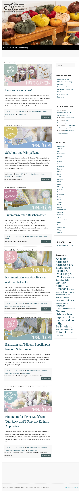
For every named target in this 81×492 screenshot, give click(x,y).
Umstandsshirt (69, 118)
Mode (12, 114)
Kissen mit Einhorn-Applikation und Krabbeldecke (25, 279)
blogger (60, 270)
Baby (59, 151)
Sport (59, 217)
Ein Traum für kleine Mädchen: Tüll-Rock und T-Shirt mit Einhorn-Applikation (27, 421)
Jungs (59, 176)
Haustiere (60, 169)
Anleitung (62, 258)
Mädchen (7, 114)
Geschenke (37, 174)
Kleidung (7, 450)
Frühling (37, 303)
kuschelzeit (59, 303)
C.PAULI (9, 111)
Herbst (59, 171)
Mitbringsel (60, 194)
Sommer (44, 236)
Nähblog (72, 308)
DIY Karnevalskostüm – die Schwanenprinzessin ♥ (64, 112)
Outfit (59, 204)
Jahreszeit (60, 295)
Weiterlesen (46, 117)
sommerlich (68, 330)
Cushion (66, 277)
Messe (59, 192)
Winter (59, 230)
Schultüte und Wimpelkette (22, 152)
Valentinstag (61, 225)
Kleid (62, 300)
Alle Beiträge (33, 111)
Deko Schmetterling (63, 79)
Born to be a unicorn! (18, 90)
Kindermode (67, 297)
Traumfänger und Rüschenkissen (25, 215)
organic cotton (65, 317)
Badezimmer (61, 154)
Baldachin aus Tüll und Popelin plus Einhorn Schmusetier (27, 347)
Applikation (62, 264)
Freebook (62, 289)
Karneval (40, 111)
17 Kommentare (32, 450)
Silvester (60, 212)
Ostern (7, 306)
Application (62, 261)
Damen (59, 156)
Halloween (60, 166)
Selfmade (62, 326)
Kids (68, 295)
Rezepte (59, 207)
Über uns (13, 47)
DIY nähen (61, 284)
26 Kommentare (26, 373)
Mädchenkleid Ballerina (64, 87)
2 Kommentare (22, 114)
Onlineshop (23, 47)
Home (5, 47)
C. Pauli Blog (62, 272)
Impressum (68, 487)
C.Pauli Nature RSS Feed (65, 245)
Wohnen (59, 232)
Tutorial (61, 332)
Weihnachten (61, 227)
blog (67, 267)
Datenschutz (75, 487)
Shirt (70, 327)
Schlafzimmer (61, 209)
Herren (59, 174)
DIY (58, 282)
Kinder (45, 111)
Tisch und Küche (62, 220)
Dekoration (60, 159)
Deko (67, 280)
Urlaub (17, 306)
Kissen (58, 300)
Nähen (59, 199)
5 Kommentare (18, 176)
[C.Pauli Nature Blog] (16, 8)
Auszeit (59, 148)
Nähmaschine (64, 314)
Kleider (59, 184)
